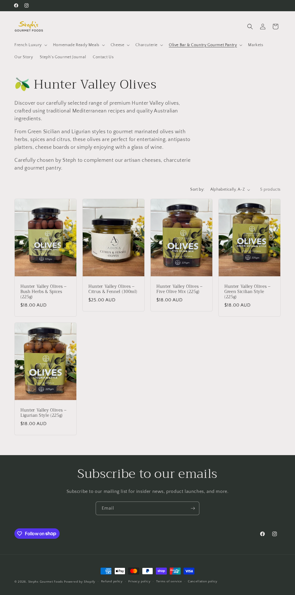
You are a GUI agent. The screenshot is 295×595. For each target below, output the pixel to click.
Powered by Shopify (79, 581)
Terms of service (169, 581)
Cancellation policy (203, 581)
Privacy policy (139, 581)
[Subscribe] (192, 508)
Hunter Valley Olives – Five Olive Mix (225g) (179, 289)
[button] (30, 45)
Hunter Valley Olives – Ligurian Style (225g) (43, 413)
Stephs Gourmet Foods (45, 581)
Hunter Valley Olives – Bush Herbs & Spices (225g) (43, 292)
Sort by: (197, 189)
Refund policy (112, 581)
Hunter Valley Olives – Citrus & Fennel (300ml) (112, 289)
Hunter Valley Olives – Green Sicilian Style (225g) (247, 292)
